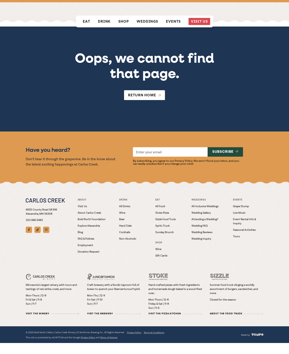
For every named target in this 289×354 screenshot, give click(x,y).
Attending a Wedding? (204, 219)
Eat (86, 21)
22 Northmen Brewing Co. (218, 8)
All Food (160, 206)
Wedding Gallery (201, 212)
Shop (123, 21)
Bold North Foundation (92, 219)
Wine (122, 212)
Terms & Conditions (154, 332)
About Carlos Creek (89, 212)
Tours (236, 236)
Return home (142, 95)
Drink (104, 21)
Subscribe (222, 152)
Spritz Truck (162, 225)
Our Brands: (147, 8)
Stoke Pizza (162, 212)
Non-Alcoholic (127, 238)
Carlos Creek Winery (177, 8)
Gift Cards (161, 255)
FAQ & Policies (86, 238)
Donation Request (88, 251)
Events (173, 21)
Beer (122, 219)
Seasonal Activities (244, 229)
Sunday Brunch (164, 232)
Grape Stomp (241, 206)
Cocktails (124, 232)
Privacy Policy (183, 160)
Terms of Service (108, 337)
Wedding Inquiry (201, 238)
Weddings (147, 21)
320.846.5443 (34, 220)
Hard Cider (125, 225)
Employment (85, 245)
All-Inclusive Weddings (205, 206)
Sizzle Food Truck (165, 219)
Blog (80, 232)
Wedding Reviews (202, 232)
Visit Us (199, 21)
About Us (256, 8)
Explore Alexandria (89, 225)
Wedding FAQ (199, 225)
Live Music (239, 212)
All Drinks (124, 206)
